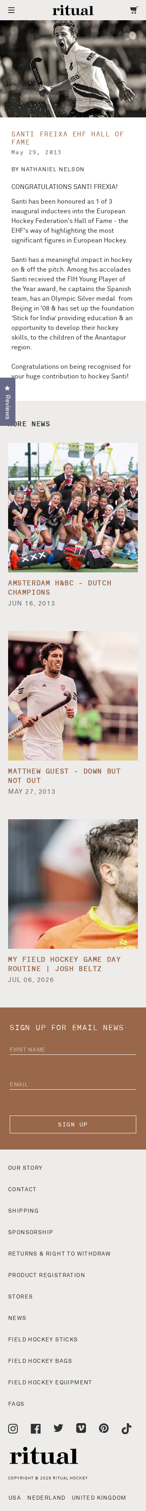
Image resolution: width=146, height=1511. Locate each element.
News (17, 1318)
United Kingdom (99, 1498)
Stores (20, 1297)
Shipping (23, 1211)
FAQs (16, 1404)
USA (15, 1498)
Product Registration (46, 1275)
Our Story (25, 1168)
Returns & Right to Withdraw (59, 1254)
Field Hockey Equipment (50, 1383)
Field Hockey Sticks (43, 1340)
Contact (22, 1189)
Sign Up (73, 1124)
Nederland (46, 1498)
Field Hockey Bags (40, 1361)
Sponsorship (30, 1232)
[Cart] (134, 10)
